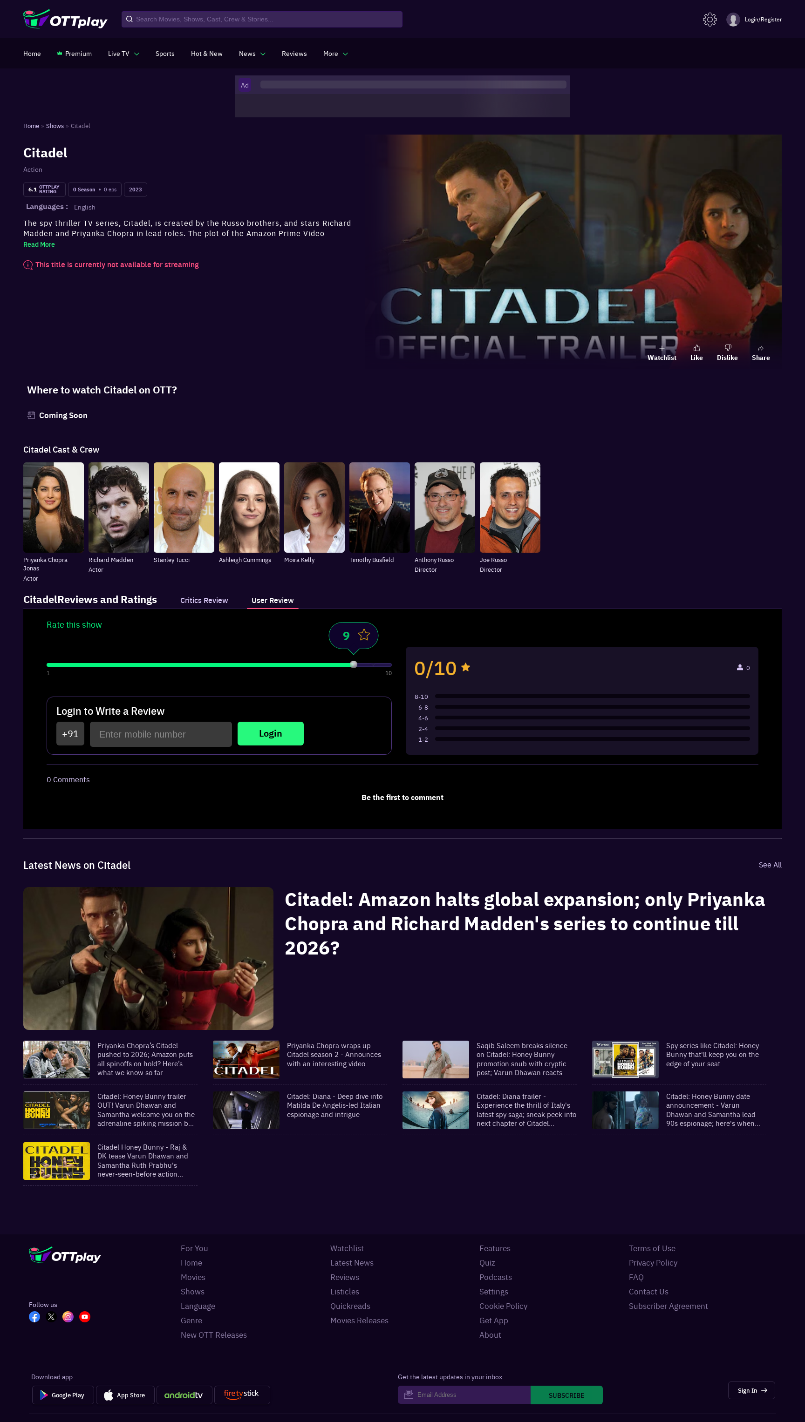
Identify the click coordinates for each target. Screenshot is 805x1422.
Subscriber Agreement (668, 1305)
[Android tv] (184, 1395)
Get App (493, 1320)
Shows (193, 1291)
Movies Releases (359, 1320)
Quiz (487, 1262)
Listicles (344, 1291)
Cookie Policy (503, 1305)
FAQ (636, 1276)
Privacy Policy (653, 1262)
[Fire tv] (242, 1395)
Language (198, 1305)
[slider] (353, 664)
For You (194, 1247)
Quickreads (350, 1305)
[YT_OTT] (87, 1317)
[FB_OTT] (37, 1317)
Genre (191, 1320)
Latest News (352, 1262)
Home (191, 1262)
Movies (193, 1276)
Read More (39, 244)
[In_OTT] (70, 1317)
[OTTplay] (65, 20)
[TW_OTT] (54, 1317)
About (490, 1334)
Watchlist (347, 1247)
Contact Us (649, 1291)
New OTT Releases (214, 1334)
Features (495, 1247)
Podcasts (495, 1276)
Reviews (344, 1276)
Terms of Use (652, 1247)
